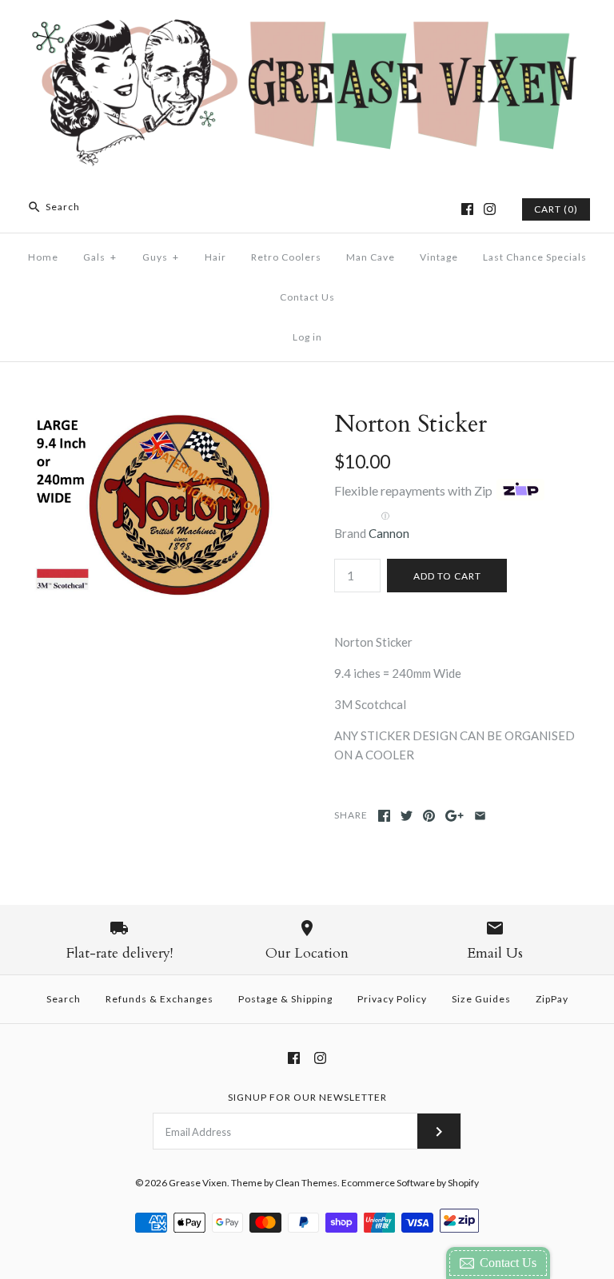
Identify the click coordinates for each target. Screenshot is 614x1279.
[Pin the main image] (429, 816)
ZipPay (552, 999)
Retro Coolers (286, 257)
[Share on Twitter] (407, 816)
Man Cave (370, 257)
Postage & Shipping (285, 999)
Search (63, 999)
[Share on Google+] (454, 816)
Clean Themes (306, 1183)
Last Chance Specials (535, 257)
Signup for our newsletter (307, 1097)
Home (43, 257)
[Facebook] (467, 209)
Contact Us (307, 297)
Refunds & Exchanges (159, 999)
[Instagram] (490, 209)
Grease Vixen (198, 1183)
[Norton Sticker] (156, 419)
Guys (160, 257)
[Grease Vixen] (307, 25)
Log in (307, 337)
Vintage (439, 257)
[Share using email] (480, 816)
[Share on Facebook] (384, 816)
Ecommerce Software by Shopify (410, 1183)
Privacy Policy (392, 999)
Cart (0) (556, 209)
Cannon (389, 533)
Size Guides (481, 999)
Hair (215, 257)
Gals (100, 257)
